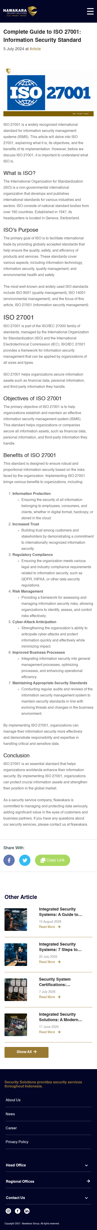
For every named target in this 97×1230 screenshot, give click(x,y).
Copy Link (55, 860)
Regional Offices (20, 1182)
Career (11, 1128)
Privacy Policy (17, 1142)
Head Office (16, 1165)
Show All (24, 1052)
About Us (13, 1100)
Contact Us (15, 1198)
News (10, 1114)
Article (35, 49)
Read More (47, 927)
